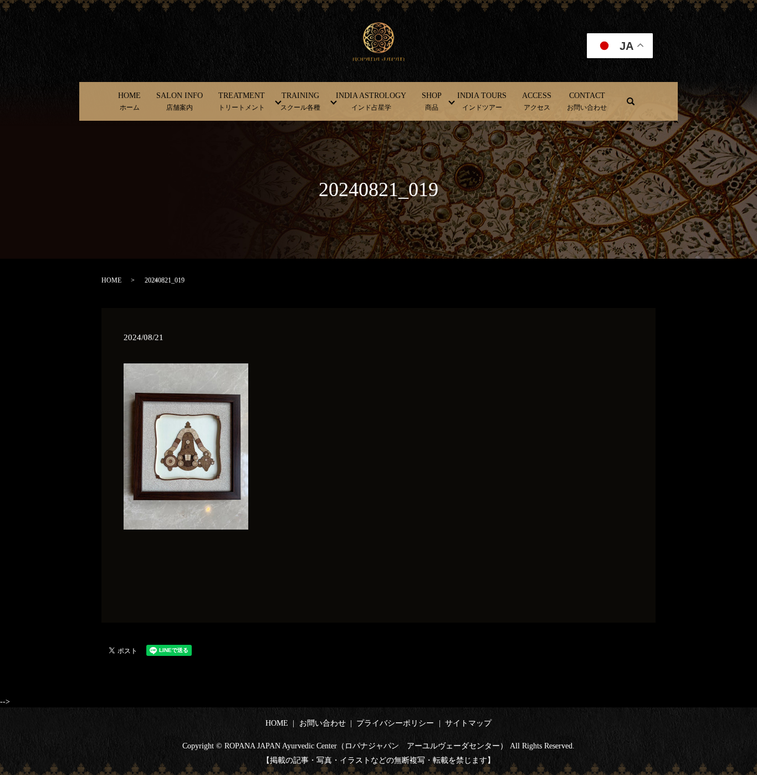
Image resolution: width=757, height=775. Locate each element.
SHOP (432, 101)
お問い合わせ (322, 723)
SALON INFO (179, 101)
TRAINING (300, 101)
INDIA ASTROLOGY (371, 101)
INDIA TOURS (482, 101)
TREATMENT (241, 101)
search (630, 101)
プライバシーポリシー (395, 723)
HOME (129, 101)
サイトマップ (468, 723)
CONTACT (587, 101)
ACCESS (536, 101)
